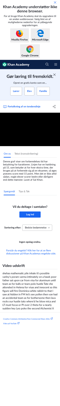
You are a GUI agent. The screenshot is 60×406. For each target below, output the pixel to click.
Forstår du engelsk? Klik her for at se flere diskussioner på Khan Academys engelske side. (31, 252)
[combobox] (37, 228)
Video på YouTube (10, 323)
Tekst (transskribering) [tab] (26, 154)
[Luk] (55, 2)
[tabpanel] (30, 169)
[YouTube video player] (30, 129)
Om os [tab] (7, 154)
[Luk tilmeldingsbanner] (54, 75)
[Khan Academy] (14, 64)
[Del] (54, 107)
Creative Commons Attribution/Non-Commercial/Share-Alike (26, 319)
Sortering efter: (12, 227)
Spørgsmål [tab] (9, 191)
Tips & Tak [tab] (24, 191)
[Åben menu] (56, 64)
